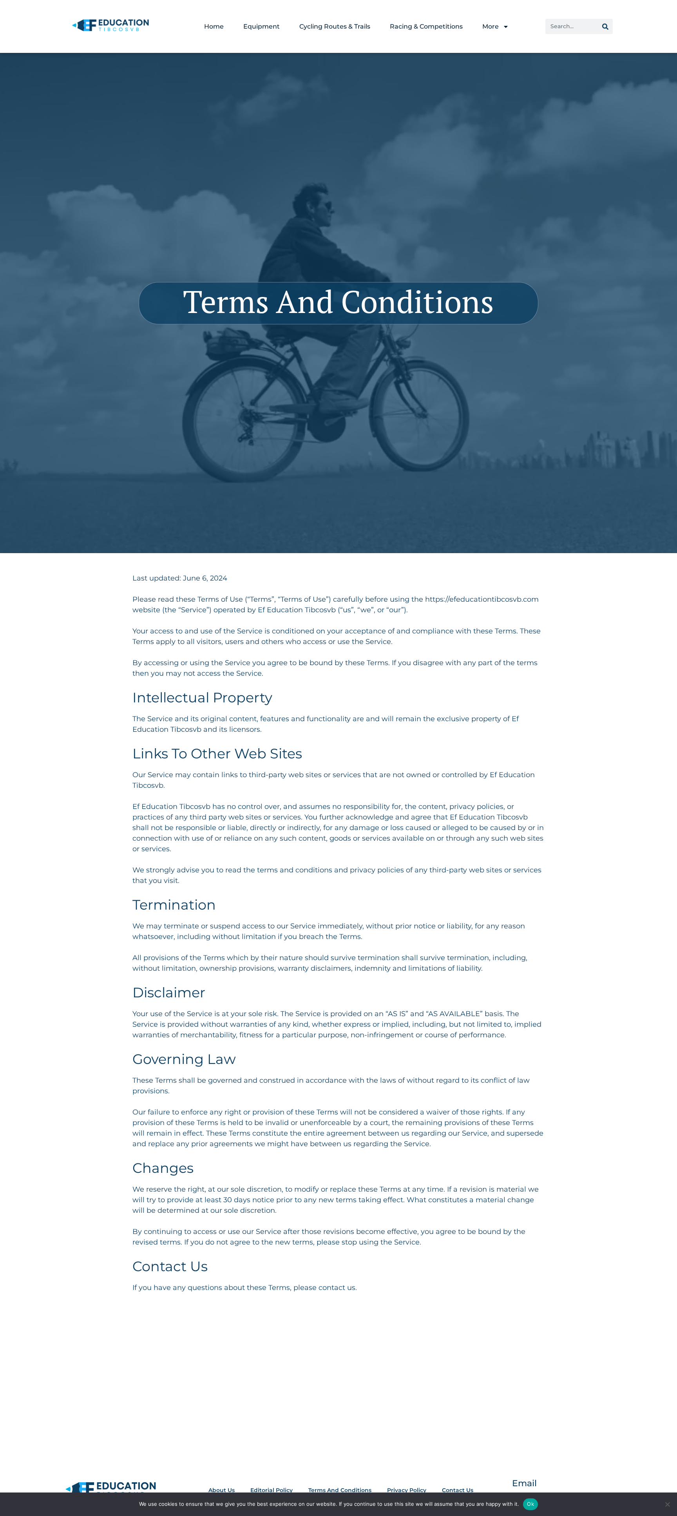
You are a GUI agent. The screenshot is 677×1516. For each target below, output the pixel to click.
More (490, 27)
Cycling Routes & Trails (334, 27)
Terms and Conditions (339, 1490)
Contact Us (457, 1490)
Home (214, 27)
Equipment (261, 27)
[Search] (605, 26)
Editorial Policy (271, 1490)
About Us (221, 1490)
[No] (667, 1504)
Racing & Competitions (426, 27)
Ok (530, 1504)
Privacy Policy (406, 1490)
